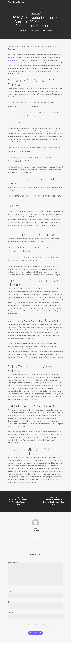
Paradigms (22, 30)
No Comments (48, 30)
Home (10, 46)
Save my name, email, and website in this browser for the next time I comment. (35, 625)
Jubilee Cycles (21, 133)
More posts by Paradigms (35, 536)
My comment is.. (13, 562)
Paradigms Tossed (16, 2)
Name (10, 592)
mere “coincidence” (35, 432)
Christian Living (35, 13)
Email (10, 602)
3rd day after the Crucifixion (29, 269)
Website (10, 612)
